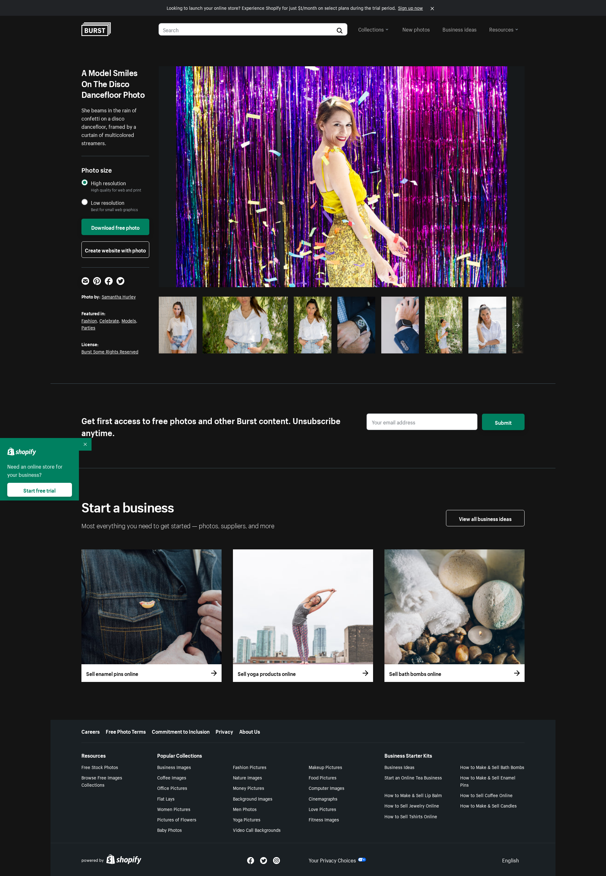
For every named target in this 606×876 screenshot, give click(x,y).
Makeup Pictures (325, 766)
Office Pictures (172, 787)
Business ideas (460, 29)
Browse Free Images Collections (101, 781)
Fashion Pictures (249, 766)
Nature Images (247, 777)
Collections (371, 29)
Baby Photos (169, 829)
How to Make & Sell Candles (488, 805)
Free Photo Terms (126, 731)
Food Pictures (322, 777)
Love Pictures (322, 808)
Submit (503, 422)
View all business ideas (485, 518)
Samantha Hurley (119, 296)
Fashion (89, 320)
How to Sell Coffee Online (486, 794)
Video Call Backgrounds (257, 829)
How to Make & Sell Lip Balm (413, 794)
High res (244, 346)
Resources (501, 29)
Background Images (252, 798)
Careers (90, 731)
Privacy (224, 731)
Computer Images (326, 787)
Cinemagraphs (323, 798)
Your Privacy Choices (332, 859)
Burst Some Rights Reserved (109, 351)
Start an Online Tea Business (413, 777)
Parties (88, 327)
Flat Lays (166, 798)
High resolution (108, 182)
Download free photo (115, 227)
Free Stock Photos (99, 766)
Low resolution (107, 202)
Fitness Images (324, 819)
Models (129, 320)
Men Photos (245, 808)
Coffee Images (171, 777)
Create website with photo (115, 250)
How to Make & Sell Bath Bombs (492, 766)
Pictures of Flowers (176, 819)
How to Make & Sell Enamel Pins (487, 781)
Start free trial (39, 490)
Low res (180, 346)
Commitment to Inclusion (181, 731)
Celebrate (109, 320)
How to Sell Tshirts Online (410, 816)
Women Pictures (173, 808)
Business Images (174, 766)
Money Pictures (248, 787)
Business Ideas (399, 766)
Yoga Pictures (246, 819)
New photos (416, 29)
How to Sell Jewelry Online (411, 805)
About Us (249, 731)
